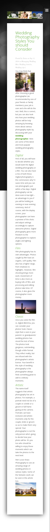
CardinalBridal (26, 521)
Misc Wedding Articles (23, 64)
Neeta (25, 58)
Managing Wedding (28, 61)
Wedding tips (20, 67)
